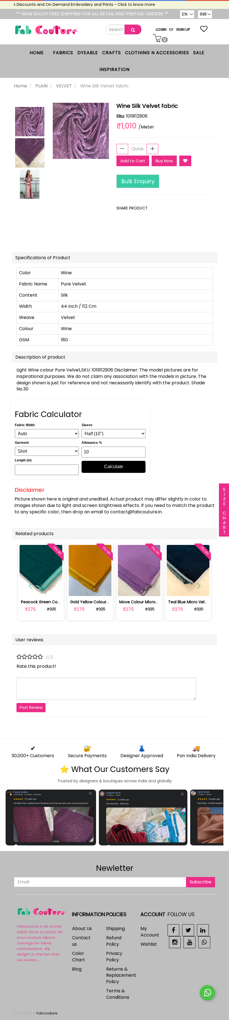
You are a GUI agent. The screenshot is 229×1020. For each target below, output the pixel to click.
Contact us (81, 941)
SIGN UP (183, 29)
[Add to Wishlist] (185, 161)
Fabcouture (47, 1013)
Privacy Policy (114, 956)
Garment (22, 443)
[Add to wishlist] (90, 589)
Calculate (113, 466)
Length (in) (23, 460)
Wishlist (148, 944)
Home (20, 86)
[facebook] (174, 930)
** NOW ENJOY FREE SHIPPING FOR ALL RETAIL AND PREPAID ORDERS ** (92, 14)
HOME (37, 52)
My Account (149, 931)
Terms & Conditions (117, 994)
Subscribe (200, 882)
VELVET (64, 86)
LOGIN (161, 29)
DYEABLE (87, 52)
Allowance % (92, 443)
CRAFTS (111, 52)
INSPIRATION (114, 69)
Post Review (31, 707)
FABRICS (63, 52)
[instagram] (175, 942)
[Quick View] (54, 589)
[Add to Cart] (77, 589)
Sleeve (87, 425)
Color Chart (78, 956)
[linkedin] (203, 930)
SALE (198, 52)
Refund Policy (113, 941)
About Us (82, 928)
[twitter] (188, 930)
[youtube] (189, 942)
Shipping (115, 928)
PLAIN (41, 86)
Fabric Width (25, 425)
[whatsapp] (204, 942)
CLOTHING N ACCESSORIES (157, 52)
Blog (77, 969)
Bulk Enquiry (137, 181)
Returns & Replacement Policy (121, 975)
